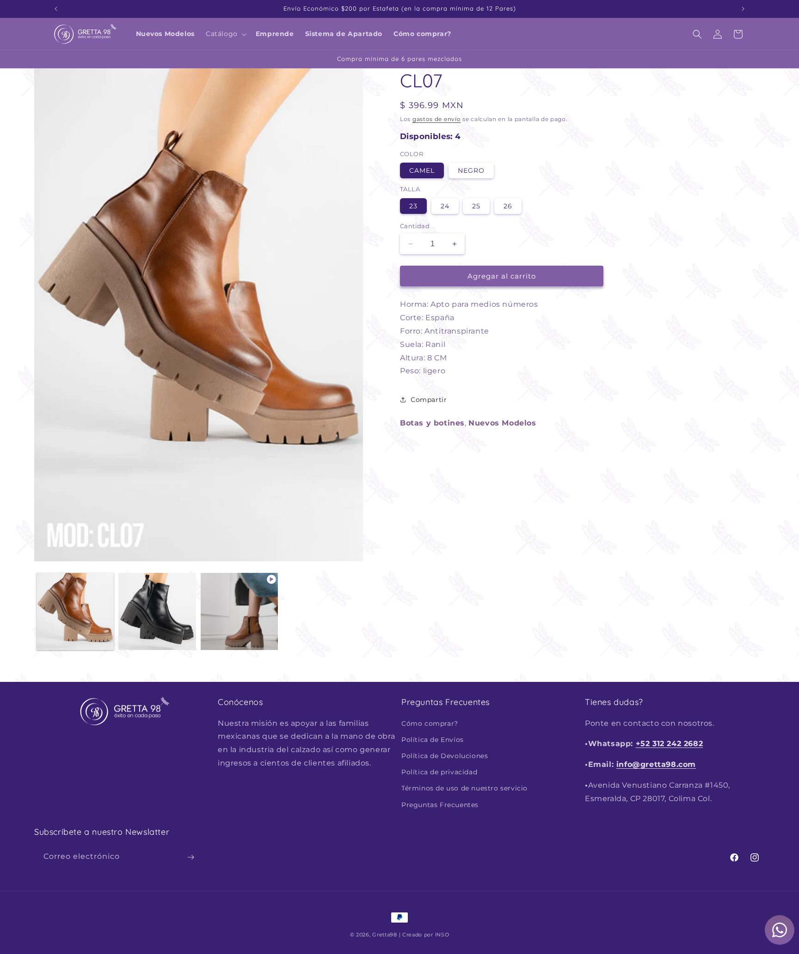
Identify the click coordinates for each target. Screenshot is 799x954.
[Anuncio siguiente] (743, 9)
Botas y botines (432, 423)
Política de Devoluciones (444, 756)
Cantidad (415, 226)
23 (413, 206)
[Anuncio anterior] (56, 9)
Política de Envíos (432, 739)
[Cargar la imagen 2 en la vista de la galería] (157, 611)
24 (445, 206)
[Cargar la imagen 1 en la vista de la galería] (75, 611)
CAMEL (422, 170)
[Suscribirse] (190, 857)
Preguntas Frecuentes (440, 804)
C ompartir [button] (429, 399)
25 (476, 206)
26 (508, 206)
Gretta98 (384, 934)
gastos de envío (436, 118)
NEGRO (471, 170)
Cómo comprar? (429, 723)
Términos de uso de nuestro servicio (464, 788)
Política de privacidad (439, 772)
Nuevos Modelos (502, 423)
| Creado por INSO (424, 934)
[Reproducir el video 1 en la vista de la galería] (239, 611)
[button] (225, 33)
